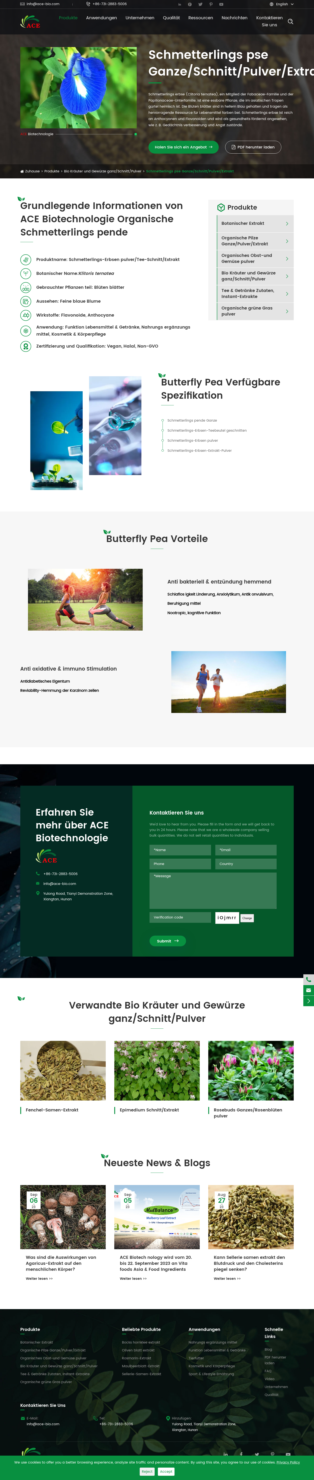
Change (247, 918)
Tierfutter (196, 1358)
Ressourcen (200, 18)
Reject (147, 1471)
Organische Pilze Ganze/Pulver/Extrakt (245, 241)
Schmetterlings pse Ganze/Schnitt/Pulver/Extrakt (190, 171)
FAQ (268, 1371)
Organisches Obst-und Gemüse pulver (247, 259)
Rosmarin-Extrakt (136, 1358)
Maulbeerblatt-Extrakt (141, 1366)
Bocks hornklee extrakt (141, 1342)
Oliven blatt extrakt (138, 1350)
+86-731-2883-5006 (106, 4)
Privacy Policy (288, 1462)
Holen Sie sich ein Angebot (183, 147)
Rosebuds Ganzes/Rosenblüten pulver (248, 1113)
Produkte (68, 18)
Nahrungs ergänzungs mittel (213, 1342)
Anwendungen (101, 18)
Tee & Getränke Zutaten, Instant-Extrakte (248, 294)
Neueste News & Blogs (157, 1163)
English (282, 4)
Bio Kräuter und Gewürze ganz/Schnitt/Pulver (102, 171)
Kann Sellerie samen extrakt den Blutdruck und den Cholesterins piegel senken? (249, 1264)
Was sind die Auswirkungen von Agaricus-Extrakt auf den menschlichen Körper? (61, 1264)
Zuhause (32, 171)
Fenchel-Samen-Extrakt (52, 1110)
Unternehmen (140, 18)
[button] (77, 123)
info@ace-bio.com (39, 4)
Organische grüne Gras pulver (247, 311)
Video (269, 1379)
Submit (168, 941)
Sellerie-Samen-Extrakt (141, 1374)
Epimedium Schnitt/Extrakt (149, 1110)
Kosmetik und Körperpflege (212, 1366)
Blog (268, 1349)
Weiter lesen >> (39, 1278)
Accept (166, 1471)
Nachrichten (235, 18)
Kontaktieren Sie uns (269, 22)
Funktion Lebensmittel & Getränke (217, 1350)
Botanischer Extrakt (243, 224)
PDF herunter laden (256, 147)
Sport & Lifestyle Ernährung (211, 1374)
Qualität (171, 18)
